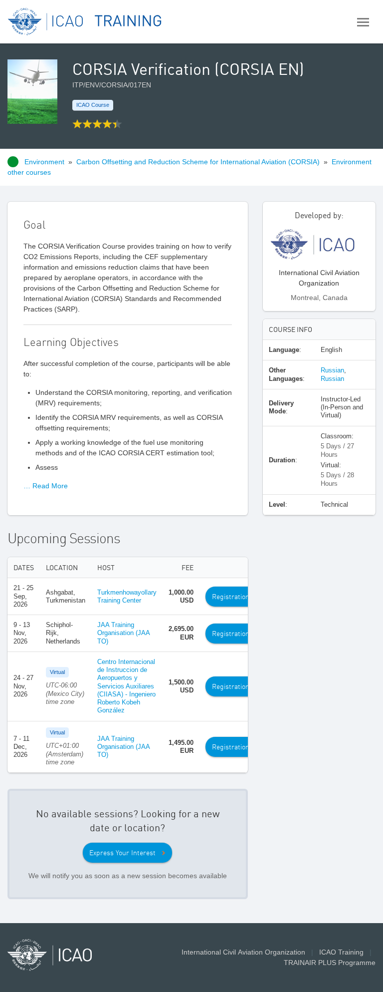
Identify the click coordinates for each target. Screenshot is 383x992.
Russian (332, 370)
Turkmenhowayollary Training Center (127, 596)
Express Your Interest (122, 852)
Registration (230, 596)
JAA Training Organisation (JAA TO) (123, 633)
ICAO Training (341, 952)
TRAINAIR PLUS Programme (330, 963)
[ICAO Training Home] (85, 21)
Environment (44, 162)
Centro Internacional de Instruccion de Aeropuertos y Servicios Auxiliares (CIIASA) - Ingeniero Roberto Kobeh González (126, 686)
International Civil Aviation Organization (243, 952)
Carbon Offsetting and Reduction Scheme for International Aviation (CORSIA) (198, 162)
